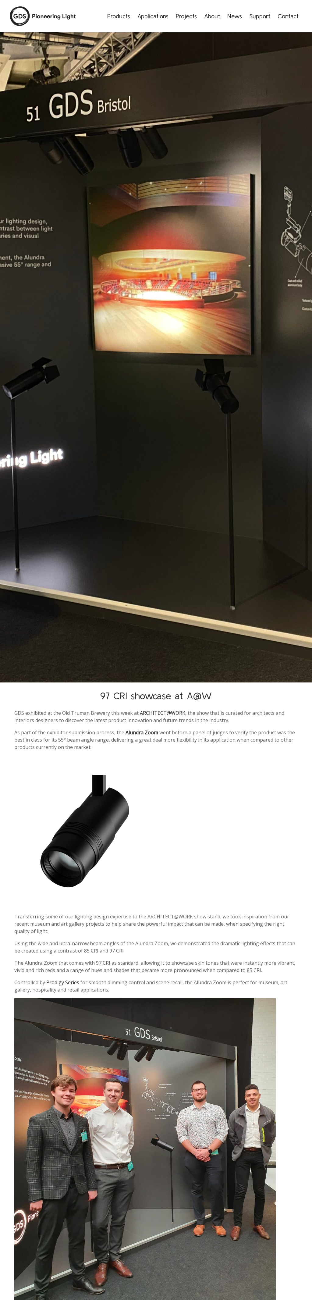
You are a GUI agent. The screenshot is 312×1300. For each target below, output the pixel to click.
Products (118, 16)
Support (259, 16)
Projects (186, 16)
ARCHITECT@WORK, (163, 713)
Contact (288, 16)
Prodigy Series (63, 982)
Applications (152, 16)
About (212, 16)
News (234, 16)
